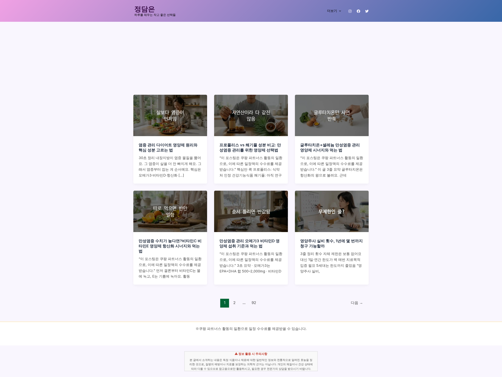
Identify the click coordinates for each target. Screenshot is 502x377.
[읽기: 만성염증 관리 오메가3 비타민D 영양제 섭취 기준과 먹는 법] (251, 211)
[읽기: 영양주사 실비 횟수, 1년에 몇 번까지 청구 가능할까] (332, 211)
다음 (357, 302)
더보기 (332, 11)
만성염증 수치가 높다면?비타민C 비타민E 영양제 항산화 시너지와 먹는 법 (170, 246)
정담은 (144, 8)
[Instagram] (350, 11)
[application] (339, 11)
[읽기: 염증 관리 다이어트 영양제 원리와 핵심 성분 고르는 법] (170, 115)
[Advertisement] (251, 51)
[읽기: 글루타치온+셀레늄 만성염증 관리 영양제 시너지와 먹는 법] (332, 115)
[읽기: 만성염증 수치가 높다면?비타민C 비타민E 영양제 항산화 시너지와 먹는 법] (170, 211)
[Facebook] (358, 11)
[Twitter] (367, 11)
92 (254, 302)
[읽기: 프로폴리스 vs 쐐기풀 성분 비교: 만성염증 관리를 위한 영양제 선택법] (251, 115)
